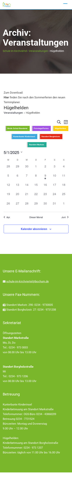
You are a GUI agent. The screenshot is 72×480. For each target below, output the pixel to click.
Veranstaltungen (13, 112)
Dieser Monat (36, 217)
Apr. (8, 217)
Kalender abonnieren (34, 229)
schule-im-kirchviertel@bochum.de (27, 281)
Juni (63, 217)
